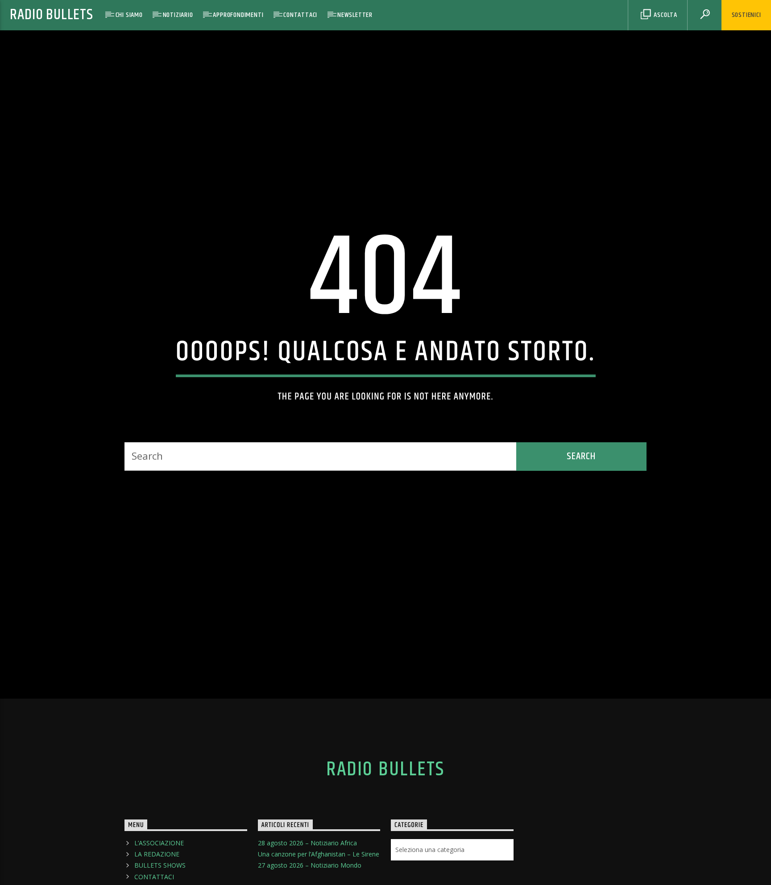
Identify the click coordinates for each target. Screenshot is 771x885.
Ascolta (664, 15)
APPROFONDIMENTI (238, 15)
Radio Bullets (51, 15)
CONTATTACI (300, 15)
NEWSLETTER (355, 15)
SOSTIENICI (746, 15)
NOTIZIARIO (178, 15)
